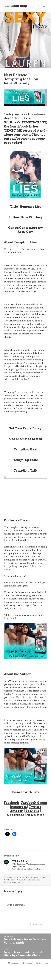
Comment (37, 924)
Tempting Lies (18, 882)
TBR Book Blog (15, 6)
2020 (21, 880)
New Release (9, 880)
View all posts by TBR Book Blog (26, 869)
